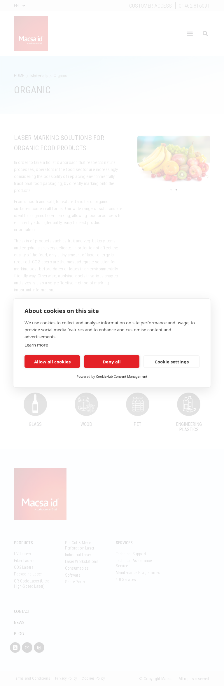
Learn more (36, 345)
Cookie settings (172, 362)
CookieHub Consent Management (121, 376)
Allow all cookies (52, 362)
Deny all (112, 362)
